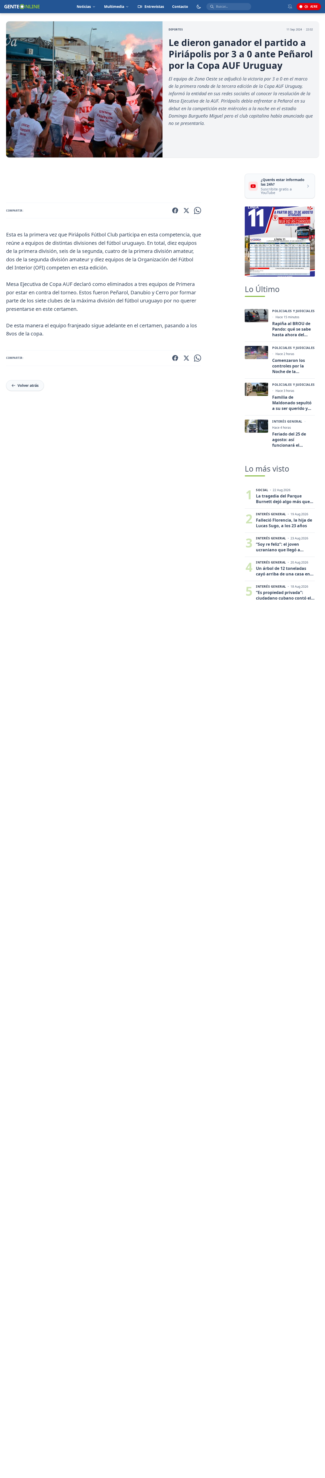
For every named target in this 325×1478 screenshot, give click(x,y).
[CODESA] (280, 241)
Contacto (180, 6)
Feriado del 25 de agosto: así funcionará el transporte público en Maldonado (291, 439)
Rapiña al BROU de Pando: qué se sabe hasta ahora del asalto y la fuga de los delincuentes (291, 329)
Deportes (176, 29)
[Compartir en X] (186, 210)
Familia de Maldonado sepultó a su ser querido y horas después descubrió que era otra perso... (292, 402)
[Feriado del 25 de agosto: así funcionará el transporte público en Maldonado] (256, 426)
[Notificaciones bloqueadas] (290, 6)
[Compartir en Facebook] (175, 210)
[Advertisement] (123, 181)
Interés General (287, 422)
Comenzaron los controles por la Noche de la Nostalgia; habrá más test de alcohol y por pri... (293, 366)
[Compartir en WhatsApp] (197, 210)
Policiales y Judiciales (293, 311)
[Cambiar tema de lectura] (198, 6)
